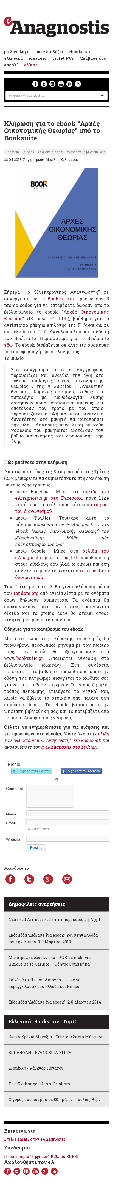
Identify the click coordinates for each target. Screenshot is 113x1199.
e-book (29, 152)
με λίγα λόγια (17, 51)
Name (11, 814)
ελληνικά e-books (51, 152)
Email (11, 823)
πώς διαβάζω (49, 51)
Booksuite (12, 152)
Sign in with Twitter (31, 771)
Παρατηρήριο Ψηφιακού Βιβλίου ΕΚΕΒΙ (41, 1156)
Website (13, 839)
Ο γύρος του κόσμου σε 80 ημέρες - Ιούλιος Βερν (55, 1099)
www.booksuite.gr (23, 658)
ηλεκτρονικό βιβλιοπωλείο (86, 152)
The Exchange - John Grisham (39, 1083)
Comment (14, 788)
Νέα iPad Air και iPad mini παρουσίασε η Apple (56, 919)
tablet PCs (63, 58)
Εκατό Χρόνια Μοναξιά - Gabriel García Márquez (55, 1036)
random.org (25, 593)
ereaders (37, 58)
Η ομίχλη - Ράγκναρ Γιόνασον (36, 1068)
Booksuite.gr (62, 298)
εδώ (8, 345)
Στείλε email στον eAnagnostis (34, 1139)
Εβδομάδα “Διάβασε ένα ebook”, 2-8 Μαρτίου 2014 (55, 1002)
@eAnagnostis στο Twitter (68, 747)
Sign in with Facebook (81, 771)
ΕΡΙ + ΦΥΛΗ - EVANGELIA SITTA (40, 1052)
